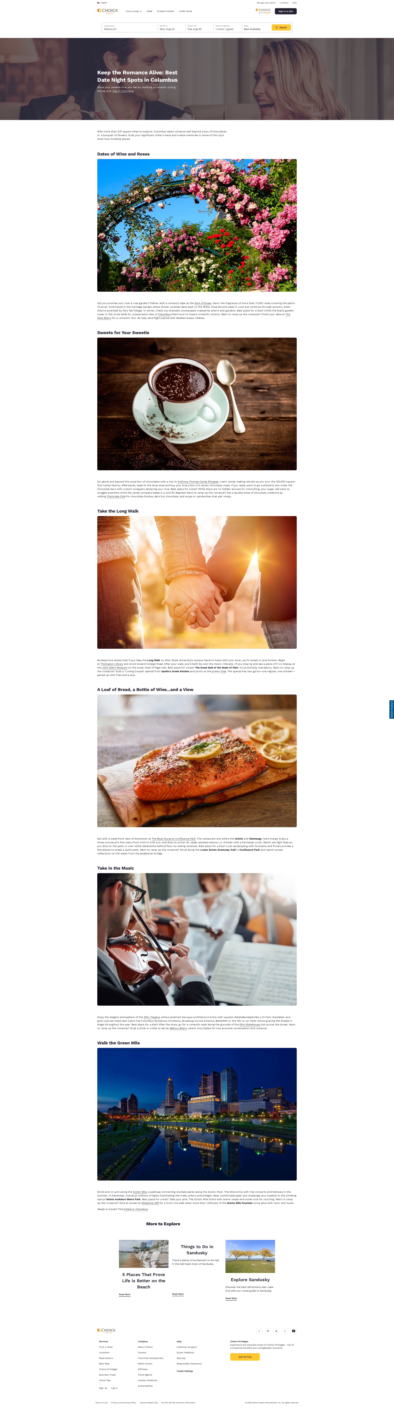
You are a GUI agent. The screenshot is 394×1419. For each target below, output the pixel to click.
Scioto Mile (140, 1191)
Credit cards (185, 11)
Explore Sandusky (250, 1279)
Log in (114, 1388)
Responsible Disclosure (189, 1363)
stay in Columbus (123, 90)
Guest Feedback (185, 1352)
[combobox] (133, 11)
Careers (142, 1352)
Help (294, 3)
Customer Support (187, 1347)
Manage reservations (266, 3)
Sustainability (145, 1386)
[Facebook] (259, 1331)
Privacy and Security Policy (123, 1403)
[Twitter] (285, 1331)
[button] (391, 709)
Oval (223, 671)
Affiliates (143, 1369)
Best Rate (104, 1363)
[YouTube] (293, 1331)
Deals (149, 11)
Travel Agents (145, 1374)
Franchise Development (150, 1358)
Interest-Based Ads (149, 1403)
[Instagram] (268, 1331)
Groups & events (165, 11)
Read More (124, 1294)
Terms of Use (101, 1403)
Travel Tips (105, 1380)
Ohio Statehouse (249, 1024)
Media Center (145, 1363)
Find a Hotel (106, 1347)
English (104, 3)
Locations (283, 3)
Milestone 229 (150, 1203)
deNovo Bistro (178, 1028)
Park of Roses (203, 303)
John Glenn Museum (114, 667)
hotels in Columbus (136, 1209)
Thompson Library (112, 663)
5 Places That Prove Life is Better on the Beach (143, 1280)
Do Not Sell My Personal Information (178, 1403)
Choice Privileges (108, 1369)
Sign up (103, 1388)
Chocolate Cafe (116, 496)
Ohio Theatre (152, 1017)
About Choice (145, 1347)
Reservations (106, 1358)
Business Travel (107, 1374)
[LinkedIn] (276, 1331)
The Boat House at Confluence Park (174, 838)
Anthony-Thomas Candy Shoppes (198, 481)
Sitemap (181, 1358)
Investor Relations (147, 1380)
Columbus (164, 314)
